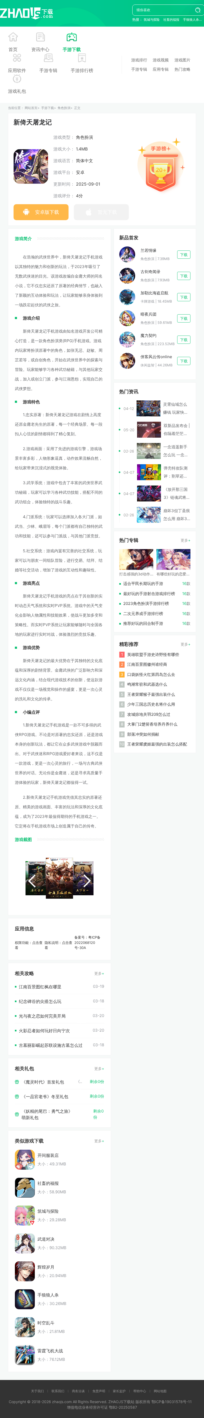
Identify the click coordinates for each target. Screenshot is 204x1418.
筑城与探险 (152, 20)
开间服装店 (48, 1155)
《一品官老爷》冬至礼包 (45, 1096)
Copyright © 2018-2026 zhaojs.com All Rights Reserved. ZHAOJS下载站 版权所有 (80, 1401)
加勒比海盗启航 (154, 292)
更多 (98, 973)
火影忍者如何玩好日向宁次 (44, 1030)
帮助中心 (139, 1391)
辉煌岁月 (45, 1267)
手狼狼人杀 (191, 20)
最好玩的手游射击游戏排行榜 (149, 593)
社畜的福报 (171, 20)
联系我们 (58, 1391)
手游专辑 (48, 70)
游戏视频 (161, 59)
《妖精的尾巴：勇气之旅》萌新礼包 (47, 1114)
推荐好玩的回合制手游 (143, 623)
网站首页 (31, 108)
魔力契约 (148, 335)
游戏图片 (182, 59)
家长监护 (119, 1391)
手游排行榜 (82, 70)
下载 (184, 254)
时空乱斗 (45, 1322)
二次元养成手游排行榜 (143, 613)
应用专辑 (161, 69)
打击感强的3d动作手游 (138, 574)
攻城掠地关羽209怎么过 (148, 714)
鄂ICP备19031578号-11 (171, 1401)
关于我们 (37, 1391)
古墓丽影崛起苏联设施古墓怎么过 (51, 1045)
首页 (13, 49)
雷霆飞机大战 (50, 1350)
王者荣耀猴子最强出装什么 (151, 694)
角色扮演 (64, 108)
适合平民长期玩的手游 (143, 583)
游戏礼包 (17, 91)
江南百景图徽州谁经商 (147, 664)
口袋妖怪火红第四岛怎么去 (151, 674)
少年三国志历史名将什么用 (151, 704)
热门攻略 (182, 69)
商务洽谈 (78, 1391)
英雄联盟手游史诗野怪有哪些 (153, 654)
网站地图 (160, 1391)
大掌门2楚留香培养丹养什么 (152, 724)
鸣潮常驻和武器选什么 (147, 684)
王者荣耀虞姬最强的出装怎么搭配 (157, 744)
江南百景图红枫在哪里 (40, 986)
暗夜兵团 (148, 314)
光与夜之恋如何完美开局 (42, 1016)
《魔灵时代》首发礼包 (43, 1082)
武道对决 (45, 1239)
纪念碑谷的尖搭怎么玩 (40, 1001)
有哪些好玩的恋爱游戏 (175, 574)
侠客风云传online (156, 356)
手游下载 (72, 49)
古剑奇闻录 (150, 271)
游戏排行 (139, 59)
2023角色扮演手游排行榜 (146, 603)
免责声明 (98, 1391)
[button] (32, 881)
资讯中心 (40, 49)
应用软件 (17, 70)
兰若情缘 (148, 250)
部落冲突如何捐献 (143, 734)
